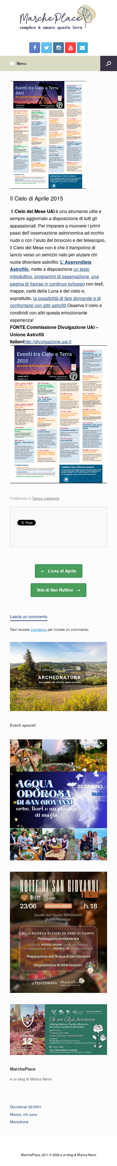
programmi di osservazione (61, 276)
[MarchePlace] (58, 17)
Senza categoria (45, 498)
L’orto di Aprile (58, 571)
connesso (39, 629)
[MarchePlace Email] (82, 47)
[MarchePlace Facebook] (34, 47)
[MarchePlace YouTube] (70, 47)
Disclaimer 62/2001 (25, 1106)
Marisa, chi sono (23, 1114)
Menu (21, 63)
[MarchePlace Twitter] (46, 47)
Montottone (19, 1121)
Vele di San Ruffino (58, 590)
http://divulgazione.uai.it (47, 341)
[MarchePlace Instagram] (58, 47)
